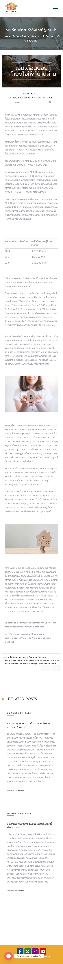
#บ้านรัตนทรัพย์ (39, 657)
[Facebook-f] (20, 951)
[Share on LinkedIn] (32, 102)
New (14, 98)
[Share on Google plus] (41, 102)
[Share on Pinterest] (45, 102)
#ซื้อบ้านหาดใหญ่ (14, 657)
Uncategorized (25, 98)
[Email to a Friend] (50, 102)
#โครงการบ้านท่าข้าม (10, 664)
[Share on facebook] (23, 102)
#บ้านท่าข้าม (27, 657)
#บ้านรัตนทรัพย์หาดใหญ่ (12, 660)
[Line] (27, 951)
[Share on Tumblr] (36, 102)
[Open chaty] (8, 956)
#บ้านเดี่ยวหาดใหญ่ (42, 660)
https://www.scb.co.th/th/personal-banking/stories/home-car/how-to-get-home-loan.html (28, 637)
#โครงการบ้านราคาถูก (28, 664)
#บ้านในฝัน (55, 660)
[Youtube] (43, 951)
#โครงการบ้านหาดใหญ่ (47, 664)
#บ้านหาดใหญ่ (28, 660)
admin (50, 98)
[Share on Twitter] (27, 102)
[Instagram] (35, 951)
